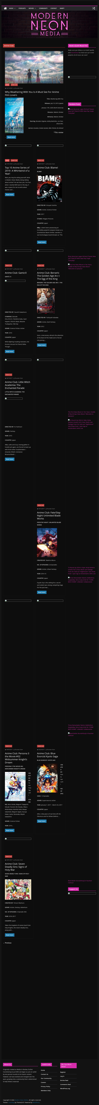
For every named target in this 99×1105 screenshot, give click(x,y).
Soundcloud (75, 53)
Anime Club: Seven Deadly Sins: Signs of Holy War (16, 866)
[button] (14, 8)
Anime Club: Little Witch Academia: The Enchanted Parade (17, 385)
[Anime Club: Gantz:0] (18, 257)
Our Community (46, 1078)
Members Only (46, 1090)
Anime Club (14, 84)
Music (11, 8)
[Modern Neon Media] (5, 8)
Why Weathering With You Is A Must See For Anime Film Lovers (32, 93)
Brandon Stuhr (19, 88)
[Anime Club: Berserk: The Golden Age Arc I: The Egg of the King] (50, 257)
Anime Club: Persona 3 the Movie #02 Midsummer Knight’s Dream (17, 758)
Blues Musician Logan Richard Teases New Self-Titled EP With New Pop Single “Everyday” (82, 258)
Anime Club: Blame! (47, 167)
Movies (31, 8)
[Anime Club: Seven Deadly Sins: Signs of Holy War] (18, 846)
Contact (54, 8)
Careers (43, 1082)
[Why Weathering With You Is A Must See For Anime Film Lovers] (34, 67)
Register (63, 1072)
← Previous (7, 943)
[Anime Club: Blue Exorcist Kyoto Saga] (50, 672)
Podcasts (22, 8)
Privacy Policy (45, 1086)
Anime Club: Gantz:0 (16, 272)
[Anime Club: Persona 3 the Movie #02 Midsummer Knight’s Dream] (18, 672)
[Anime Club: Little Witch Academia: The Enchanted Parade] (18, 366)
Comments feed (65, 1084)
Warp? (62, 8)
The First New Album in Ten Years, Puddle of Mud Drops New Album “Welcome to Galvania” (81, 414)
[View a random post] (93, 8)
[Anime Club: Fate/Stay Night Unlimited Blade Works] (50, 431)
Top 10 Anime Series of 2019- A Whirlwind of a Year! (17, 170)
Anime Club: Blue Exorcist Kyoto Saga (47, 755)
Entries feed (64, 1080)
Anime (7, 84)
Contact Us (44, 1074)
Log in (62, 1076)
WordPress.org (65, 1088)
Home (43, 1070)
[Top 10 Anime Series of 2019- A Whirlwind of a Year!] (18, 152)
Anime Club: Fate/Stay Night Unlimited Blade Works (49, 515)
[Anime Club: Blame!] (50, 152)
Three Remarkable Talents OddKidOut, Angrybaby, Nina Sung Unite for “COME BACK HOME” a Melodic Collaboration (80, 727)
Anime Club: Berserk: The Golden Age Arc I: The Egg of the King (48, 275)
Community (43, 8)
